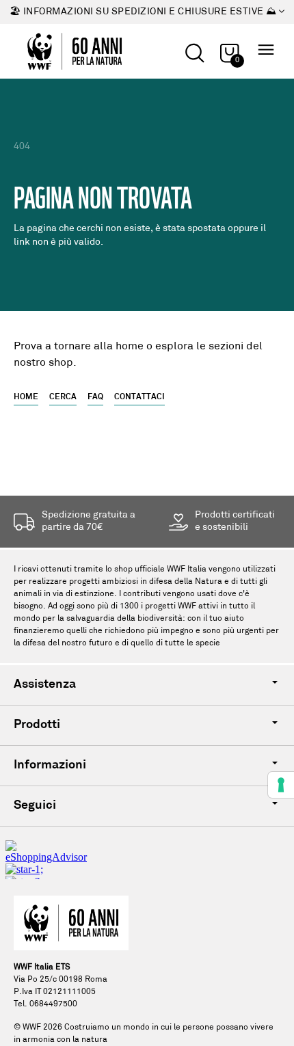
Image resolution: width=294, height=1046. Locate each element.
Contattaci (139, 397)
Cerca (63, 397)
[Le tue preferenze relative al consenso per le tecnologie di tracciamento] (281, 785)
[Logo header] (74, 51)
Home (26, 397)
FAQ (95, 397)
